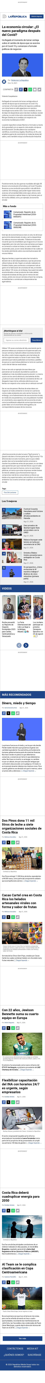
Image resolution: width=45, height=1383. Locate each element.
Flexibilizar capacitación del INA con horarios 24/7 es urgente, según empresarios (20, 1086)
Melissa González (10, 837)
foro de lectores (10, 492)
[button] (37, 16)
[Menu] (5, 16)
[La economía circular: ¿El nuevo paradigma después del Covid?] (22, 65)
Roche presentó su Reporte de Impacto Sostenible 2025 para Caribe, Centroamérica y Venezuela (8, 629)
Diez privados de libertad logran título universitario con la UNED (32, 529)
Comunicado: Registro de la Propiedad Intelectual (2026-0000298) (25, 225)
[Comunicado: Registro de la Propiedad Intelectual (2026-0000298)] (8, 225)
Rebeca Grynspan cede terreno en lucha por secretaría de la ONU (33, 542)
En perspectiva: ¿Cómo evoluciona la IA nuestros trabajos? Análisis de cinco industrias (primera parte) (33, 573)
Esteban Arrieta (9, 1097)
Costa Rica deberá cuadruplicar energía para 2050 (20, 1196)
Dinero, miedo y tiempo (19, 703)
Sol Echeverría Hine (10, 708)
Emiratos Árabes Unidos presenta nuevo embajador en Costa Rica (33, 556)
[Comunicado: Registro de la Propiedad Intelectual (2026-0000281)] (8, 214)
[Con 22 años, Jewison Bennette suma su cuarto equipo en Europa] (22, 1044)
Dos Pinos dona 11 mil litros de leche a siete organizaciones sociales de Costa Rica (22, 826)
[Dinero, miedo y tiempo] (22, 729)
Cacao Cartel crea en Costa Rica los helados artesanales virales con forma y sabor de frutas (22, 901)
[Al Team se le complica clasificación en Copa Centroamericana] (22, 1298)
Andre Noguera (9, 1022)
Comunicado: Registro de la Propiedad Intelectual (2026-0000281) (25, 214)
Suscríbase (34, 1354)
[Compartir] (39, 89)
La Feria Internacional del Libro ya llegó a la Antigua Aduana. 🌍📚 (24, 627)
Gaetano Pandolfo (10, 1277)
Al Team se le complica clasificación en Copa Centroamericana (19, 1268)
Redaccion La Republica (19, 80)
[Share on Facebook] (21, 89)
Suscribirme (36, 340)
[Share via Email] (35, 89)
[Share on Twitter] (25, 89)
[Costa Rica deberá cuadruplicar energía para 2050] (22, 1226)
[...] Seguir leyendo (28, 771)
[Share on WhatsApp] (30, 89)
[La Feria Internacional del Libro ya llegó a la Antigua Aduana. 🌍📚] (24, 607)
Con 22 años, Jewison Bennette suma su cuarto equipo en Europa (20, 1014)
